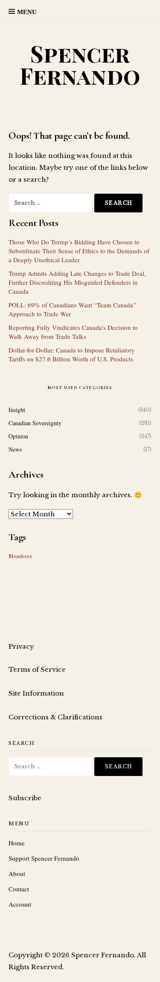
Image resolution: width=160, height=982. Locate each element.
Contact (19, 889)
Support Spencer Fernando (44, 858)
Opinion (18, 436)
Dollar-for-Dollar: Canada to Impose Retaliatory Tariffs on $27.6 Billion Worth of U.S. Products (72, 354)
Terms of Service (37, 669)
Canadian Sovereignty (35, 423)
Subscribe (25, 798)
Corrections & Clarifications (55, 717)
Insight (17, 410)
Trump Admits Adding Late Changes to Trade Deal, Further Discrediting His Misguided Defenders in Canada (77, 282)
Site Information (36, 693)
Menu (27, 12)
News (15, 449)
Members (20, 556)
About (17, 873)
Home (17, 843)
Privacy (21, 646)
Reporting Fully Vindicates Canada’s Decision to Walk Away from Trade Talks (73, 332)
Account (20, 904)
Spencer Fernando (80, 64)
